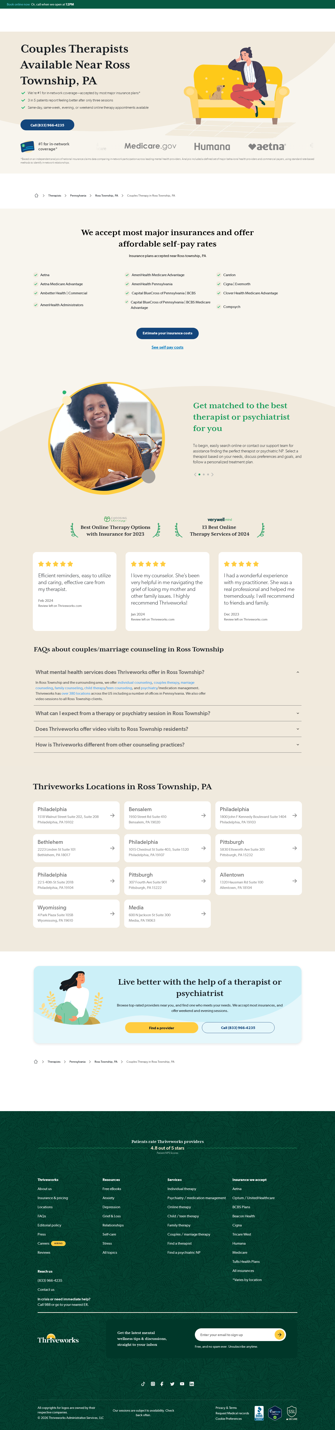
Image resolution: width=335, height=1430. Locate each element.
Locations (45, 1207)
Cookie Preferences (229, 1418)
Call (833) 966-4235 (47, 125)
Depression (111, 1207)
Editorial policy (49, 1225)
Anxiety (108, 1198)
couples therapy (166, 682)
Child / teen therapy (183, 1216)
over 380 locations (76, 693)
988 (47, 1304)
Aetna (237, 1189)
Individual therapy (182, 1189)
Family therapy (179, 1225)
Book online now (19, 4)
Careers (43, 1243)
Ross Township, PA (106, 195)
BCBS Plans (241, 1207)
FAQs (42, 1216)
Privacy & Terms (226, 1408)
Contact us (46, 1289)
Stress (107, 1243)
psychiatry (149, 688)
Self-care (109, 1234)
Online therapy (179, 1207)
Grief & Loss (112, 1216)
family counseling (68, 688)
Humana (239, 1243)
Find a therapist (180, 1243)
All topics (110, 1252)
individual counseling (135, 682)
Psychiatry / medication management (197, 1198)
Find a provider (161, 1028)
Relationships (113, 1225)
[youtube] (182, 1383)
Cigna (237, 1225)
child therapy (94, 688)
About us (45, 1189)
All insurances (243, 1271)
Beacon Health (243, 1216)
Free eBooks (112, 1189)
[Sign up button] (280, 1335)
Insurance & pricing (53, 1198)
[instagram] (153, 1383)
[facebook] (162, 1383)
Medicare (239, 1252)
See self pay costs (167, 347)
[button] (195, 474)
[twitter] (172, 1383)
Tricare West (241, 1234)
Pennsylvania (78, 195)
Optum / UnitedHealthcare (253, 1198)
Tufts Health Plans (246, 1261)
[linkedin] (192, 1383)
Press (42, 1234)
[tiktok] (143, 1383)
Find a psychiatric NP (184, 1252)
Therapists (54, 195)
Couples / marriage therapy (189, 1234)
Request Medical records (232, 1413)
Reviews (44, 1252)
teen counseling (119, 688)
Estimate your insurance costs (167, 333)
